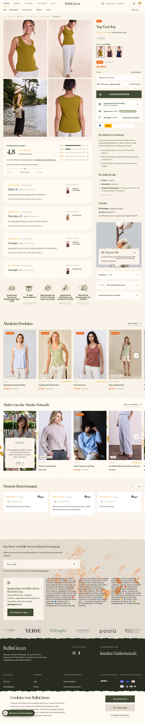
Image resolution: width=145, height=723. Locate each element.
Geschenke (42, 3)
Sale (48, 10)
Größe (98, 72)
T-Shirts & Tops (32, 17)
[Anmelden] (134, 3)
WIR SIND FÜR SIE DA (83, 303)
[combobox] (117, 3)
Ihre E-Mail (11, 564)
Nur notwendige (120, 708)
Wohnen (28, 3)
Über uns (135, 10)
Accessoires (27, 10)
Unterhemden (45, 17)
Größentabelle (136, 72)
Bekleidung (13, 10)
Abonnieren (73, 564)
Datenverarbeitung (41, 571)
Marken (39, 10)
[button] (136, 355)
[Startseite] (72, 3)
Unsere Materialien (65, 303)
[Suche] (115, 3)
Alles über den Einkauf (29, 303)
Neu (4, 10)
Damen (6, 3)
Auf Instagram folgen (19, 612)
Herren (17, 3)
